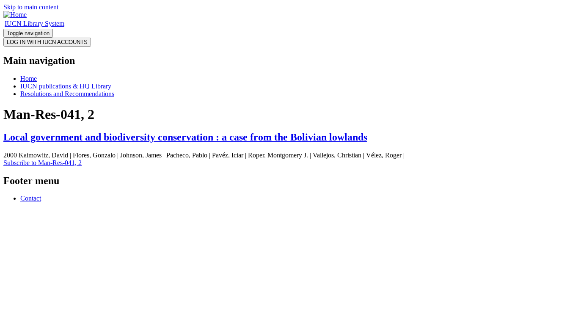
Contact (30, 198)
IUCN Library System (34, 23)
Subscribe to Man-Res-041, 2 (42, 162)
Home (28, 78)
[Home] (15, 14)
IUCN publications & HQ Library (65, 86)
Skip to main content (30, 7)
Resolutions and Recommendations (67, 93)
